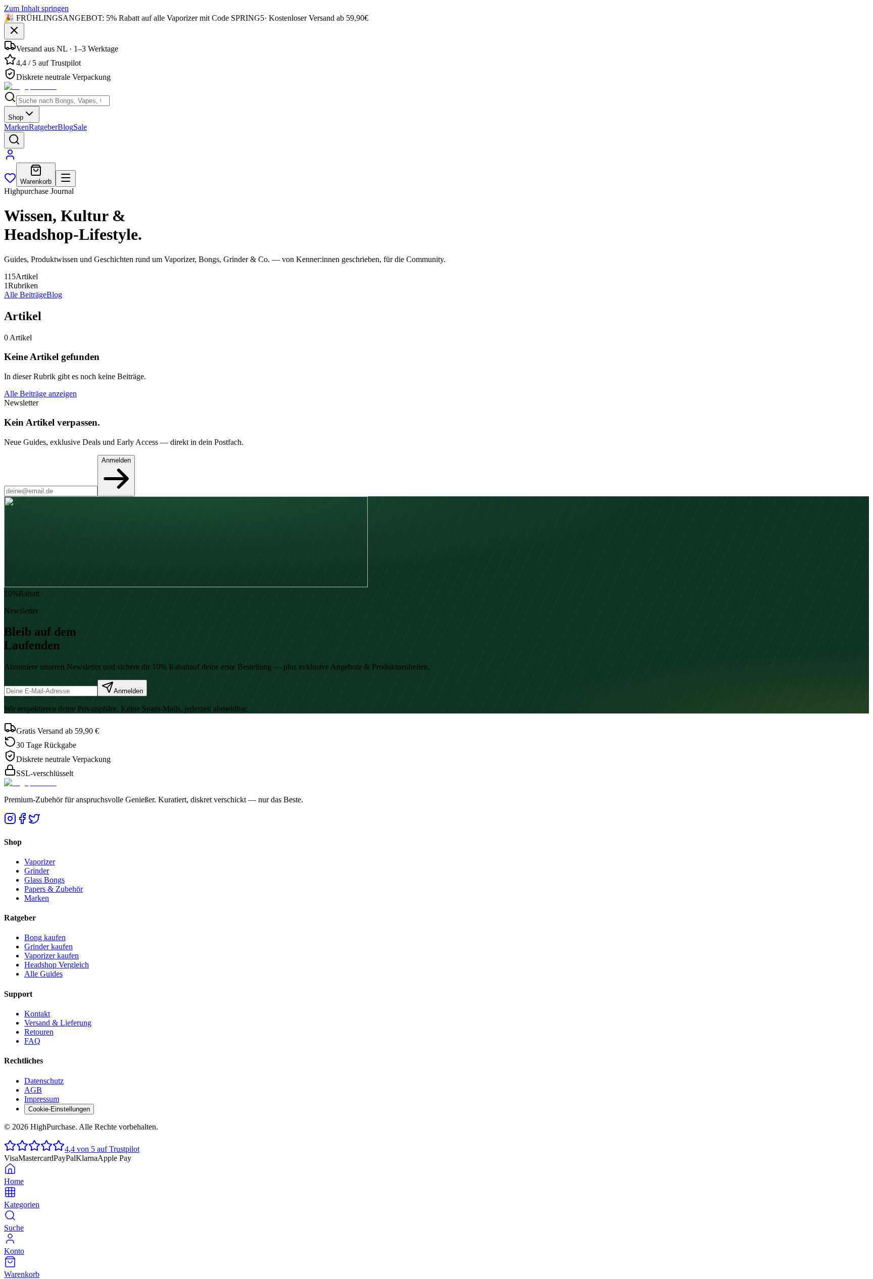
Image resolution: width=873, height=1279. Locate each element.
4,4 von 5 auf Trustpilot (102, 1149)
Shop (15, 117)
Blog (65, 127)
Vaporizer (39, 861)
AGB (33, 1090)
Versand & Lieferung (57, 1022)
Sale (80, 127)
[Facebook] (22, 821)
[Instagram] (10, 821)
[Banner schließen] (14, 31)
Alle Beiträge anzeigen (40, 393)
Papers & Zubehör (53, 889)
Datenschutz (44, 1081)
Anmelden (116, 460)
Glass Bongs (44, 880)
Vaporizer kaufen (51, 955)
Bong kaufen (45, 937)
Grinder (36, 870)
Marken (16, 127)
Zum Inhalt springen (36, 8)
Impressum (41, 1099)
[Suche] (14, 140)
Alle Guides (43, 973)
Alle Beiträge (25, 294)
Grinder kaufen (48, 946)
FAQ (32, 1041)
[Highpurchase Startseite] (30, 86)
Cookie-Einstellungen (59, 1109)
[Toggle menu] (66, 178)
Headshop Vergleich (56, 964)
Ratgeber (43, 127)
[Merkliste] (10, 181)
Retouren (39, 1032)
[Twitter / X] (34, 821)
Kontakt (37, 1013)
